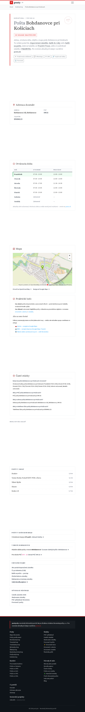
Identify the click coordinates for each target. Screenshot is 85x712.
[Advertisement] (42, 83)
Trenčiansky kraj (15, 645)
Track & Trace (44, 46)
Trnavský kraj (14, 642)
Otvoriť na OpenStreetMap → (22, 289)
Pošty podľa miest (15, 637)
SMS (47, 57)
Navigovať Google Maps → (41, 289)
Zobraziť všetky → (38, 537)
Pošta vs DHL (14, 676)
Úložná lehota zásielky (19, 576)
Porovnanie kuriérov (16, 664)
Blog (45, 681)
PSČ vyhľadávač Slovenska (21, 600)
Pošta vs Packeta (15, 666)
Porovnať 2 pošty (17, 602)
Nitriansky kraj (14, 647)
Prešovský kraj (14, 654)
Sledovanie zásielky (18, 597)
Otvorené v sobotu (50, 647)
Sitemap (12, 693)
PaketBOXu (26, 49)
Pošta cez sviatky (49, 671)
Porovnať (19, 61)
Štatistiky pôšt (48, 652)
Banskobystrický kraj (16, 652)
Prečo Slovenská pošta (51, 676)
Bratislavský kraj (15, 640)
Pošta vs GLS (14, 671)
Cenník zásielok (48, 637)
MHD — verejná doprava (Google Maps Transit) (31, 329)
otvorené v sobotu (21, 312)
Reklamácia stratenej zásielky (22, 579)
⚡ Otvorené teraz (50, 645)
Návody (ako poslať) (50, 664)
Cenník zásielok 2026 (19, 595)
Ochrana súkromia (15, 690)
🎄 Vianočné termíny (50, 673)
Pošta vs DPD (14, 669)
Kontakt (12, 688)
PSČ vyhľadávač (49, 635)
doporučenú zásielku (39, 43)
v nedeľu (30, 312)
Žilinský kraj (13, 650)
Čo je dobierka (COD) (19, 570)
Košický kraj (19, 7)
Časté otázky (48, 669)
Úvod (11, 7)
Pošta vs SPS (14, 673)
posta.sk (17, 52)
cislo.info (17, 700)
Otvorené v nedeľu (50, 650)
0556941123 (18, 119)
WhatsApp (38, 57)
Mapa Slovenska (15, 635)
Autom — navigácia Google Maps (27, 326)
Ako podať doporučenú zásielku (22, 567)
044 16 (46, 113)
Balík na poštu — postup (20, 573)
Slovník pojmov (48, 666)
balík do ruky (54, 43)
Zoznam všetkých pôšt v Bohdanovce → (55, 549)
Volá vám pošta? (49, 678)
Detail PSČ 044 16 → (35, 555)
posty (17, 2)
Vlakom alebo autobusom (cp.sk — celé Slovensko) (32, 332)
